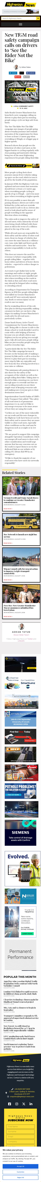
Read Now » (8, 509)
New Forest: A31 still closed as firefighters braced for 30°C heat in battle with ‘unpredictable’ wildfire (19, 1028)
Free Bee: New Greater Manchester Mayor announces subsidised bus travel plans (20, 607)
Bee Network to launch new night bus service (20, 535)
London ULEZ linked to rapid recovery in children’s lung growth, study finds (21, 992)
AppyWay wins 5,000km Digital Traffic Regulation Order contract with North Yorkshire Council (20, 983)
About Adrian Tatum (21, 635)
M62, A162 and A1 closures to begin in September (20, 1008)
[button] (13, 73)
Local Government (21, 106)
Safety (30, 106)
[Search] (38, 18)
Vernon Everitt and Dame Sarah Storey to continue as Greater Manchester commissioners (21, 500)
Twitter (30, 639)
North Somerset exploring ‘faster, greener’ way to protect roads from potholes (19, 1046)
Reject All (20, 1177)
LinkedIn (21, 641)
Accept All (20, 1166)
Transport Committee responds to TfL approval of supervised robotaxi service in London (21, 1018)
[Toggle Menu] (20, 24)
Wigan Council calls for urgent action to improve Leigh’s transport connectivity (21, 571)
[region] (20, 1164)
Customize (20, 1172)
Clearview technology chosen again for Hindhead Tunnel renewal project (21, 1000)
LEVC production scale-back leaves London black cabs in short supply (19, 1037)
